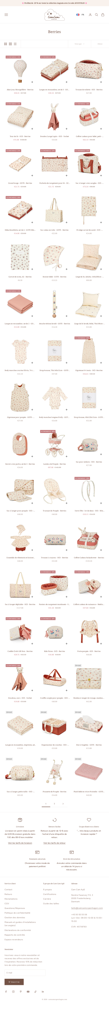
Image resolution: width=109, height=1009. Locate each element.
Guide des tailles (51, 903)
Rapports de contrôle (15, 935)
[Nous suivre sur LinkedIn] (42, 991)
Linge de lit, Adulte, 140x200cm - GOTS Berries (89, 277)
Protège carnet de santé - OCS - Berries (88, 230)
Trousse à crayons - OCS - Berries (54, 557)
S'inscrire (14, 982)
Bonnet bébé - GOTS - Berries (54, 277)
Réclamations (11, 899)
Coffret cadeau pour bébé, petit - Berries (89, 136)
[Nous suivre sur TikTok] (35, 991)
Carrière (47, 899)
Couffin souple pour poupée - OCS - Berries (54, 698)
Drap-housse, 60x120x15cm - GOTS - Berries (89, 417)
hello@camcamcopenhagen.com (87, 908)
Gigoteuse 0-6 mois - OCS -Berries (88, 370)
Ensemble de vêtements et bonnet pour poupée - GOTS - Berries (20, 557)
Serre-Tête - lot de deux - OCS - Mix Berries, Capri (89, 511)
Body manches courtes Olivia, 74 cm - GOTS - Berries (20, 370)
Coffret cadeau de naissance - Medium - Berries (88, 604)
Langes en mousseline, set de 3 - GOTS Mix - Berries (54, 89)
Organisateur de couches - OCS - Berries (54, 745)
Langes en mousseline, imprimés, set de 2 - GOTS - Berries (20, 745)
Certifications (49, 894)
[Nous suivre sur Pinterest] (20, 991)
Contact (8, 889)
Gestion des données (15, 917)
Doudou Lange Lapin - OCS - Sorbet (54, 136)
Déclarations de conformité (18, 930)
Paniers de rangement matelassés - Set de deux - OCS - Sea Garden (54, 604)
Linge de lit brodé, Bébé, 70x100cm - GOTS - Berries (89, 323)
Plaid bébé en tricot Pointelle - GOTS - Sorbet (89, 791)
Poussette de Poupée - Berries (54, 791)
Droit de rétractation (71, 859)
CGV (7, 903)
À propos (47, 889)
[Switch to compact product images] (15, 44)
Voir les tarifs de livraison (20, 843)
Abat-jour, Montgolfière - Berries (20, 89)
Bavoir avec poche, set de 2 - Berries (20, 464)
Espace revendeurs (14, 939)
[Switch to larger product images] (5, 44)
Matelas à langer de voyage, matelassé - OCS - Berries (88, 698)
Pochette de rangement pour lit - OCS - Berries (54, 183)
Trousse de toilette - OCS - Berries (89, 89)
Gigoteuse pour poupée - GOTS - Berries (20, 417)
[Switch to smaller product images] (10, 44)
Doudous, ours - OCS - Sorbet (20, 698)
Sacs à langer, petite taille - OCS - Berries (20, 791)
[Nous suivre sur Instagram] (13, 991)
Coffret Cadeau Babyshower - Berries (89, 557)
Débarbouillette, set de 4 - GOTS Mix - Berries (20, 230)
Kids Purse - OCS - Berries (54, 651)
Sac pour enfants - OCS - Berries (89, 462)
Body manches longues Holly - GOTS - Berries (54, 417)
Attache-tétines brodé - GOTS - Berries (54, 323)
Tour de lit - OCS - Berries (20, 136)
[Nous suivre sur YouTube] (28, 991)
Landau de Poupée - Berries (54, 464)
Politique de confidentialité (17, 913)
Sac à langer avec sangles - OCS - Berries (89, 183)
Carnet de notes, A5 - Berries (20, 277)
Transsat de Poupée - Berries (54, 511)
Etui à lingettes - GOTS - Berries (89, 745)
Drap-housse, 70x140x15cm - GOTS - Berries (55, 370)
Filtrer (100, 44)
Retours (8, 894)
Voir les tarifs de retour (54, 843)
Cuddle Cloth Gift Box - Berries (20, 651)
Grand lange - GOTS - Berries (20, 183)
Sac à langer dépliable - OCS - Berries (20, 604)
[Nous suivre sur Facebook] (6, 991)
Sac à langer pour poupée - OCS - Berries (20, 511)
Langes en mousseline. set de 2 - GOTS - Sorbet (20, 323)
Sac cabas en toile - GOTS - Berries (54, 230)
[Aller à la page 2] (63, 804)
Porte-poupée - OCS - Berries (88, 651)
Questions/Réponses (15, 908)
